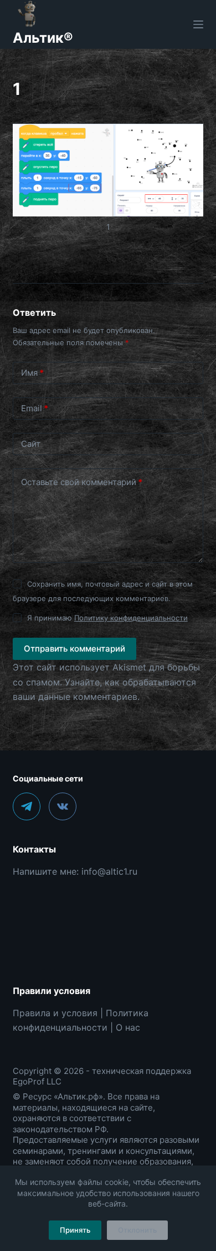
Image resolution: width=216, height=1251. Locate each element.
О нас (128, 1027)
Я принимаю (107, 617)
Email (34, 408)
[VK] (62, 806)
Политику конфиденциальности (131, 617)
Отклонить (137, 1229)
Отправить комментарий (74, 648)
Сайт (30, 443)
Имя (32, 372)
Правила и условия (55, 1012)
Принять (75, 1229)
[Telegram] (26, 806)
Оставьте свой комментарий (81, 482)
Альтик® (43, 37)
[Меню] (198, 24)
